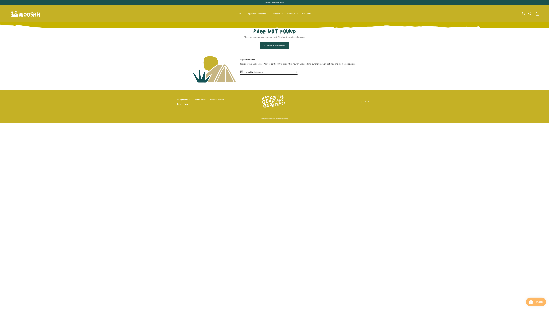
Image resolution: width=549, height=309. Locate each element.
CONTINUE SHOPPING (274, 45)
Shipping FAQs (183, 99)
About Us (291, 13)
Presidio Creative (270, 118)
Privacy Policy (183, 104)
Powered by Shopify (282, 118)
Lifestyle (276, 13)
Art (239, 13)
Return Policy (199, 99)
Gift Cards (306, 13)
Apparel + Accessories (257, 13)
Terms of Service (217, 99)
